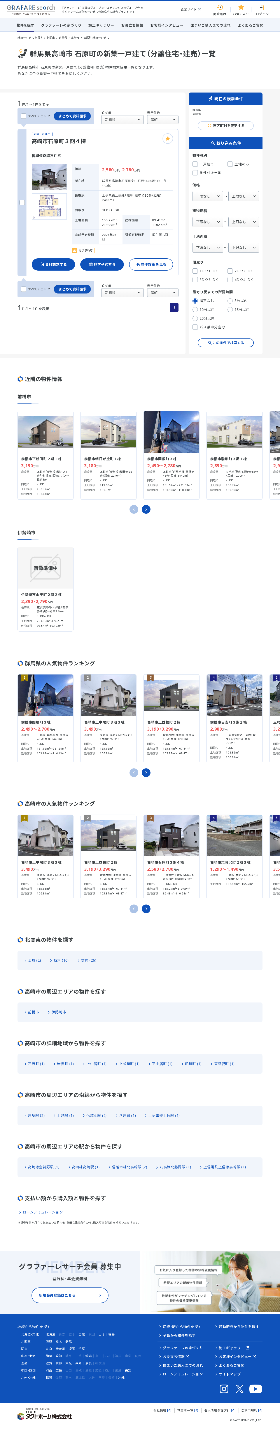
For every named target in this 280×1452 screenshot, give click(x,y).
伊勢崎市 (58, 1012)
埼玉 (72, 1349)
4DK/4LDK (243, 279)
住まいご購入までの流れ (183, 1365)
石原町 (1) (36, 1063)
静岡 (49, 1356)
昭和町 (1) (193, 1063)
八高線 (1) (127, 1115)
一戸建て (207, 164)
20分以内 (207, 318)
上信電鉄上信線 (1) (164, 1115)
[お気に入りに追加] (168, 138)
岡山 (49, 1370)
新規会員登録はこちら (57, 1295)
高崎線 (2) (36, 1115)
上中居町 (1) (96, 1063)
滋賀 (49, 1363)
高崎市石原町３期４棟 (59, 141)
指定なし (207, 300)
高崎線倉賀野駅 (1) (44, 1167)
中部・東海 (28, 1356)
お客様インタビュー (235, 1356)
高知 (128, 1370)
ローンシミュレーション (43, 1212)
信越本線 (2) (96, 1115)
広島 (59, 1370)
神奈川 (60, 1349)
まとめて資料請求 (72, 116)
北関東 (26, 1341)
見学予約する (105, 264)
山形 (101, 1334)
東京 (49, 1349)
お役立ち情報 (174, 1356)
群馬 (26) (88, 960)
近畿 (24, 1363)
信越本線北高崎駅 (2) (129, 1167)
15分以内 (242, 309)
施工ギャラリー (232, 1348)
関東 (24, 1349)
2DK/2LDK (243, 271)
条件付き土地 (211, 172)
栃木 (59, 1341)
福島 (111, 1334)
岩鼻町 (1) (65, 1063)
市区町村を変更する (229, 125)
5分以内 (241, 300)
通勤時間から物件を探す (239, 1326)
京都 (59, 1363)
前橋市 (33, 1012)
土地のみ (241, 164)
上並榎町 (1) (129, 1063)
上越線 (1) (65, 1115)
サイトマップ (230, 1374)
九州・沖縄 (28, 1377)
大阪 (68, 1363)
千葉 (82, 1349)
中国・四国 (28, 1370)
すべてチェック (39, 116)
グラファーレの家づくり (183, 1348)
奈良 (88, 1363)
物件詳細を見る (154, 264)
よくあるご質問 (232, 1365)
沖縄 (121, 1377)
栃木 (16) (61, 960)
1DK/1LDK (209, 271)
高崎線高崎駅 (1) (86, 1167)
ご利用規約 (249, 1410)
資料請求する (56, 264)
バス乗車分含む (212, 327)
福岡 (49, 1377)
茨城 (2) (34, 960)
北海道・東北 (30, 1334)
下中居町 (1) (162, 1063)
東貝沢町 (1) (224, 1063)
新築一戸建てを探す (30, 37)
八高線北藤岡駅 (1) (175, 1167)
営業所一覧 (185, 1410)
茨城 (49, 1341)
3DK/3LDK (209, 279)
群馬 (68, 1341)
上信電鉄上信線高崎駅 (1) (224, 1167)
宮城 (82, 1334)
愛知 (59, 1356)
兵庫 (78, 1363)
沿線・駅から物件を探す (182, 1326)
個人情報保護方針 (217, 1410)
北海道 (50, 1334)
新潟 (88, 1356)
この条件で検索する (228, 342)
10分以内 (207, 309)
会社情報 (159, 1410)
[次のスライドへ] (146, 509)
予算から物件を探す (179, 1335)
